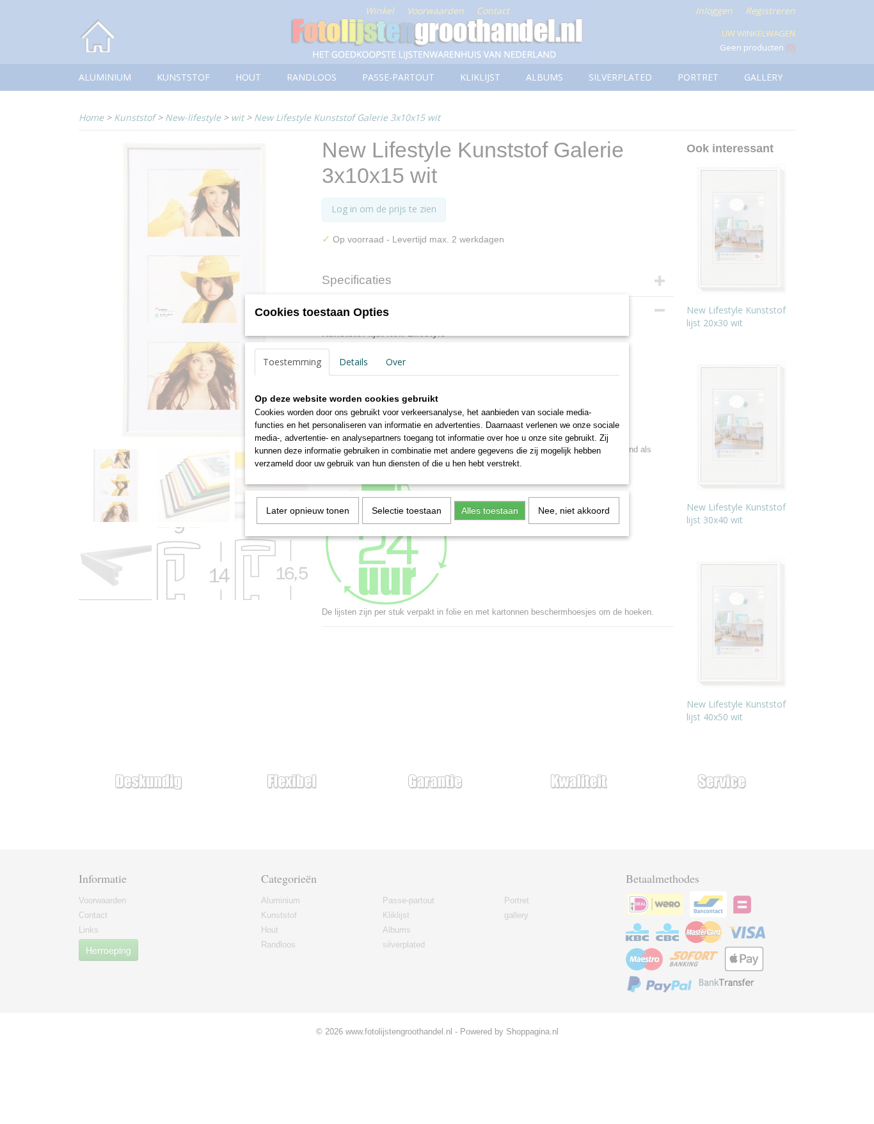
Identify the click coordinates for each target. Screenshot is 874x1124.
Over (396, 362)
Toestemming (292, 362)
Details (353, 362)
